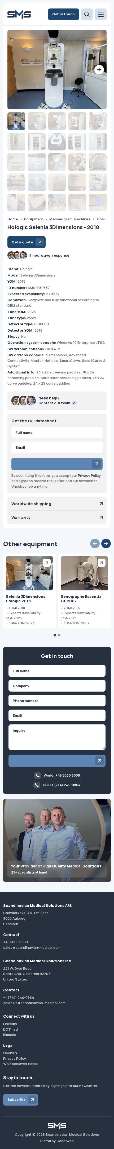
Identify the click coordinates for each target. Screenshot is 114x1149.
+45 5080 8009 (15, 941)
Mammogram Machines (69, 219)
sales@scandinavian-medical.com (31, 947)
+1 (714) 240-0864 (18, 997)
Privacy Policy (89, 475)
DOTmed (10, 1029)
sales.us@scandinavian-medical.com (34, 1002)
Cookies (10, 1052)
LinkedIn (10, 1023)
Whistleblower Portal (20, 1063)
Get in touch (63, 14)
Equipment (33, 219)
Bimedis (9, 1034)
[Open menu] (101, 14)
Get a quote (22, 242)
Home (12, 219)
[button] (99, 69)
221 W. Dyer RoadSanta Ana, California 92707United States (26, 974)
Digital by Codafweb (57, 1140)
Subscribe (16, 1099)
